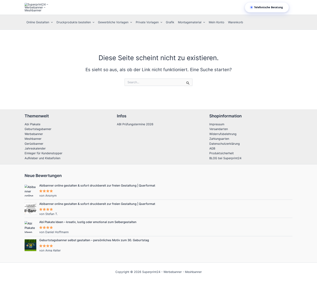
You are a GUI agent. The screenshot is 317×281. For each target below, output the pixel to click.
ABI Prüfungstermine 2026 (135, 124)
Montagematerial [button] (189, 22)
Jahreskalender (35, 148)
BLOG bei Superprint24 (225, 158)
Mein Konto (216, 22)
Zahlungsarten (219, 138)
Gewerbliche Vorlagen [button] (113, 22)
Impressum (216, 124)
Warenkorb (235, 22)
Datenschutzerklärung (224, 143)
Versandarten (218, 129)
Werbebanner (34, 134)
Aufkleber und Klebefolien (42, 158)
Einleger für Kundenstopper (43, 153)
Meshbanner (33, 138)
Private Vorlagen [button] (147, 22)
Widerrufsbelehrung (222, 134)
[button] (51, 22)
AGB (212, 148)
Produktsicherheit (221, 153)
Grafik (170, 22)
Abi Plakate (32, 124)
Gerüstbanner (34, 143)
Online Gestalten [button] (37, 22)
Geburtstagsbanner (38, 129)
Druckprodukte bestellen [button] (74, 22)
